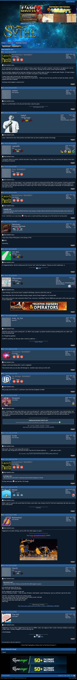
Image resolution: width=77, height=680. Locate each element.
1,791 (74, 490)
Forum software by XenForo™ (13, 678)
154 (74, 55)
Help (65, 675)
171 (74, 91)
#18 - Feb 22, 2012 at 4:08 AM (9, 565)
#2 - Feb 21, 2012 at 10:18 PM (10, 87)
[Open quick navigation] (75, 42)
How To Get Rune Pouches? (47, 645)
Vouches (38, 507)
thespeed (16, 398)
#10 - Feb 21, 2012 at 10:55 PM (10, 315)
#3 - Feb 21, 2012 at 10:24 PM (10, 112)
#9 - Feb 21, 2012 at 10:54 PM (10, 275)
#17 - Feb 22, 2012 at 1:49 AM (9, 514)
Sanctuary (16, 224)
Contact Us (60, 675)
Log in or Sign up (70, 1)
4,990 (74, 225)
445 (74, 615)
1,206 (74, 377)
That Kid (15, 614)
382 (74, 398)
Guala (14, 436)
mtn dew (15, 252)
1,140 (74, 569)
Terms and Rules (73, 678)
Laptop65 (16, 146)
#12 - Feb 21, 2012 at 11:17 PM (10, 373)
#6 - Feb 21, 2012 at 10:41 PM (10, 192)
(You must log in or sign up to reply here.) (11, 642)
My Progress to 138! (38, 107)
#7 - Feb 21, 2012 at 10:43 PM (10, 221)
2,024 (74, 116)
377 (74, 352)
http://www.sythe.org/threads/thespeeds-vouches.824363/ (38, 427)
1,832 (74, 170)
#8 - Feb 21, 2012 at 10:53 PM (10, 249)
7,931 (74, 146)
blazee (14, 490)
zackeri (15, 91)
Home (68, 675)
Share (72, 84)
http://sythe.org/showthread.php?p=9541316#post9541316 (42, 453)
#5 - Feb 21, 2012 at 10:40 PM (10, 166)
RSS (74, 675)
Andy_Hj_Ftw (17, 318)
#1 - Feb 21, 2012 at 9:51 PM (9, 52)
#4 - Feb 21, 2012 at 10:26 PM (10, 143)
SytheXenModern (6, 675)
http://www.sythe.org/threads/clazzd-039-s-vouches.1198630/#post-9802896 (38, 606)
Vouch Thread (38, 342)
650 (74, 319)
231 (74, 436)
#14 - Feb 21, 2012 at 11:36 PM (10, 432)
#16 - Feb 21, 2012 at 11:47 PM (10, 487)
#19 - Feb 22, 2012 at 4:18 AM (9, 611)
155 (74, 518)
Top (72, 675)
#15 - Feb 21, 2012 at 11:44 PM (10, 459)
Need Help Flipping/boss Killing (30, 645)
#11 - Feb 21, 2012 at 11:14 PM (10, 349)
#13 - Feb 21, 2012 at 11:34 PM (10, 395)
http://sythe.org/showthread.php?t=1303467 (38, 535)
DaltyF (23, 115)
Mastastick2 (17, 518)
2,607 (74, 279)
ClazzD (15, 568)
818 (74, 252)
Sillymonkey (17, 278)
